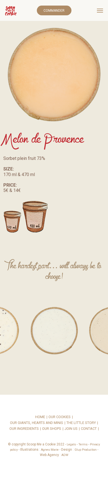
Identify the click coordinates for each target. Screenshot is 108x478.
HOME (40, 417)
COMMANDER (54, 11)
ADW (64, 455)
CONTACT (89, 429)
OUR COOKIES (59, 417)
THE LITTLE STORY (81, 423)
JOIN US (71, 429)
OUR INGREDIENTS (24, 429)
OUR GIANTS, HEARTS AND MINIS (36, 423)
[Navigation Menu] (100, 10)
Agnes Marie (50, 450)
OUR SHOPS (51, 429)
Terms (83, 444)
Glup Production (85, 450)
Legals (71, 444)
